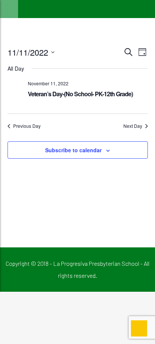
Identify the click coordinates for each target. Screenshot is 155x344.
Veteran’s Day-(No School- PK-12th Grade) (80, 93)
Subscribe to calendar (73, 150)
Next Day (132, 126)
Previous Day (27, 126)
